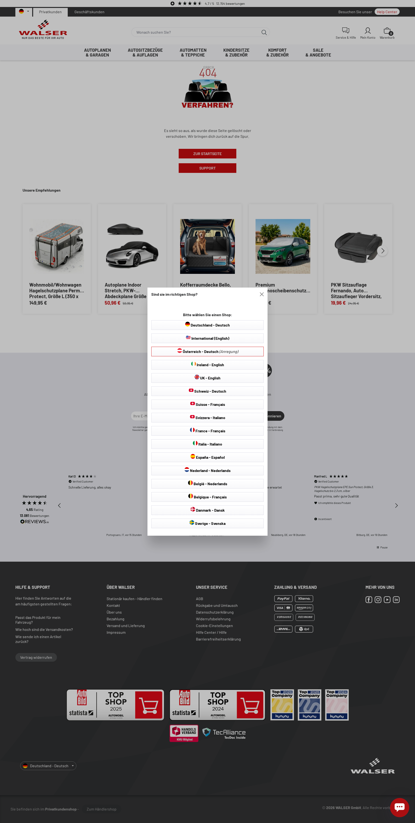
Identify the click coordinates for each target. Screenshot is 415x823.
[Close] (262, 294)
